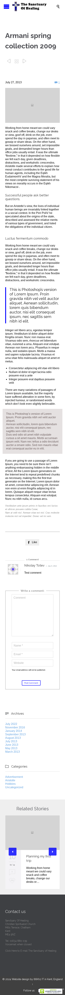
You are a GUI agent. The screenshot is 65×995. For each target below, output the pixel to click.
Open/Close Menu (6, 6)
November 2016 (15, 727)
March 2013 (12, 751)
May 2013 (11, 748)
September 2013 (15, 734)
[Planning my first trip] (32, 832)
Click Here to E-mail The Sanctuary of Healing (30, 950)
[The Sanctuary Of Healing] (34, 6)
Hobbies (10, 783)
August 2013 (13, 737)
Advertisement (14, 776)
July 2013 (11, 741)
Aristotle (10, 780)
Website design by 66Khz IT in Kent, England (37, 979)
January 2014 (13, 730)
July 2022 (11, 723)
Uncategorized (14, 787)
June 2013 (11, 744)
